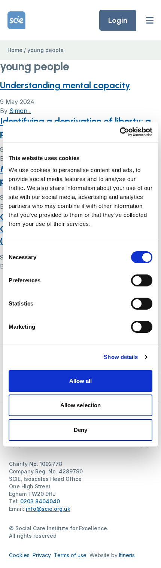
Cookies (19, 555)
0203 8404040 (40, 501)
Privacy (42, 555)
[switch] (141, 280)
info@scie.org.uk (48, 509)
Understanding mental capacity (65, 85)
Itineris (127, 555)
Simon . (20, 110)
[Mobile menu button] (150, 20)
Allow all (80, 381)
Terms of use (70, 555)
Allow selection (80, 405)
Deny (80, 430)
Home (14, 50)
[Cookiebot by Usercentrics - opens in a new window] (119, 132)
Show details (121, 357)
